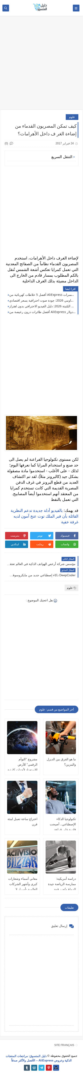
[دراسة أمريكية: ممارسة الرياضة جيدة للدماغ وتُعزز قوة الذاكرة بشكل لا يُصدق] (61, 857)
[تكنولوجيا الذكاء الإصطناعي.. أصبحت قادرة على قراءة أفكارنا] (61, 797)
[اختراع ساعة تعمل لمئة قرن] (22, 797)
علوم (72, 117)
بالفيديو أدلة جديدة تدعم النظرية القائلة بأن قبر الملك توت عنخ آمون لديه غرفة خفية (44, 516)
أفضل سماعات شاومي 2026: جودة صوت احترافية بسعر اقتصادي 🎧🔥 (42, 300)
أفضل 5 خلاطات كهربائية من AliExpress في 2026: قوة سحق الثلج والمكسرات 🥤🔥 (42, 295)
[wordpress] (34, 1068)
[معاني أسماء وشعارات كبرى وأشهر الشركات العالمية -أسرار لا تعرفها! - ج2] (22, 857)
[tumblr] (27, 1068)
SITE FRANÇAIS (64, 1045)
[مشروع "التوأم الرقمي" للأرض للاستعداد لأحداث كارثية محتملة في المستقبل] (22, 737)
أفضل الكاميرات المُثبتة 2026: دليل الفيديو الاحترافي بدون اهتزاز (42, 306)
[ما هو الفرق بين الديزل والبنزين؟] (61, 737)
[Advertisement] (41, 65)
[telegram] (41, 1068)
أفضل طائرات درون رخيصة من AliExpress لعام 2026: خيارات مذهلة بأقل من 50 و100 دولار (42, 312)
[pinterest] (49, 1068)
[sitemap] (56, 1068)
